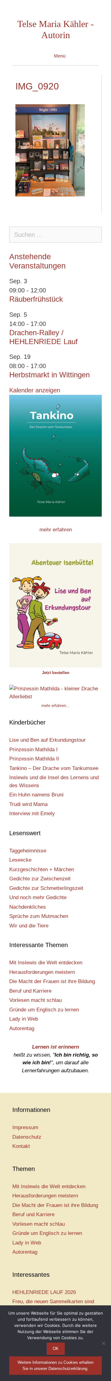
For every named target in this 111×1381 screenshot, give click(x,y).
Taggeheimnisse (27, 851)
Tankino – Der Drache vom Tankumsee (53, 768)
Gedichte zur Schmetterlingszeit (46, 888)
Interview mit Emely (32, 813)
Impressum (25, 1127)
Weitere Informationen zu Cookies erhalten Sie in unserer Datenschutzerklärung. (55, 1365)
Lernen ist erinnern (55, 1047)
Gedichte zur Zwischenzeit (40, 879)
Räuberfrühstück (36, 299)
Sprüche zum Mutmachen (38, 916)
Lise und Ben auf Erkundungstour (47, 740)
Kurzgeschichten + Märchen (41, 869)
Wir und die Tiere (28, 926)
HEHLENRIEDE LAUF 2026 (44, 1292)
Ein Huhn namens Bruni (36, 795)
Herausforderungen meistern (42, 972)
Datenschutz (26, 1137)
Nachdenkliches (27, 907)
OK (56, 1348)
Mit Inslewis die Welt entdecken (45, 963)
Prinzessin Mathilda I (33, 749)
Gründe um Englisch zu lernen (44, 1010)
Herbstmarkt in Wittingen (49, 375)
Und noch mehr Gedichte (38, 897)
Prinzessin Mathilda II (34, 759)
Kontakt (21, 1146)
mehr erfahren (55, 530)
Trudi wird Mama (28, 804)
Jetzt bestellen (55, 672)
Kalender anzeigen (34, 390)
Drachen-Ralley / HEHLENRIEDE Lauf (43, 337)
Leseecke (20, 860)
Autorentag (21, 1028)
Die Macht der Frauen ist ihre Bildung (52, 981)
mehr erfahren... (55, 705)
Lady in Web (23, 1019)
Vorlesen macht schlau (35, 1000)
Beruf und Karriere (30, 991)
